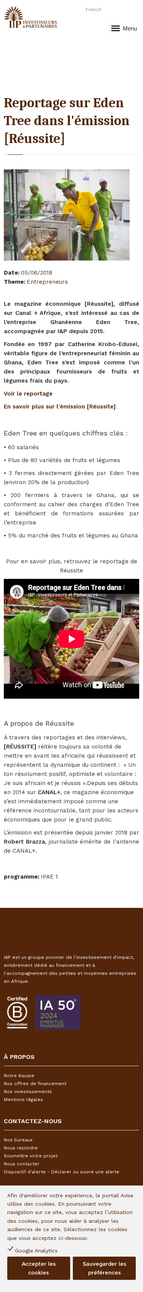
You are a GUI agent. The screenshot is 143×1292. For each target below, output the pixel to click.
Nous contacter (21, 1163)
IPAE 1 (49, 876)
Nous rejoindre (21, 1148)
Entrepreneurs (47, 281)
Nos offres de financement (35, 1083)
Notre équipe (19, 1075)
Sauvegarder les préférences (104, 1268)
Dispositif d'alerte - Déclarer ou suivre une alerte (61, 1171)
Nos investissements (28, 1091)
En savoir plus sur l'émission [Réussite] (60, 406)
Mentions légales (23, 1099)
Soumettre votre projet (31, 1156)
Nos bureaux (18, 1140)
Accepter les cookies (39, 1268)
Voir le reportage (28, 393)
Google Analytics (36, 1251)
